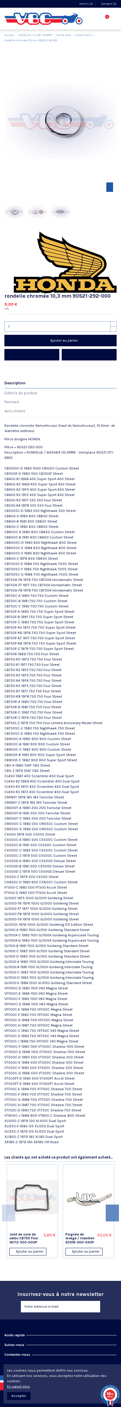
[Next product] (114, 37)
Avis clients (14, 411)
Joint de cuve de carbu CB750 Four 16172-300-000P (23, 1238)
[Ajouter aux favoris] (31, 354)
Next (112, 1213)
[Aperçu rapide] (39, 1228)
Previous (8, 1213)
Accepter (18, 1396)
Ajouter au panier (64, 340)
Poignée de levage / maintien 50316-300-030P (80, 1238)
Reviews (11, 402)
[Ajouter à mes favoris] (26, 1228)
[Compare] (32, 1228)
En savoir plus (18, 1386)
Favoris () (86, 3)
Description (15, 383)
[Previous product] (109, 37)
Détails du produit (20, 393)
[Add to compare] (89, 354)
